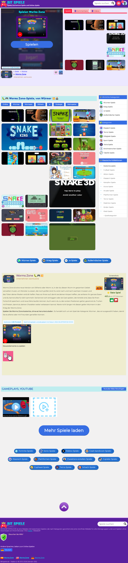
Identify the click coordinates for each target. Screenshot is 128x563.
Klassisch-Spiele (109, 128)
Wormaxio (28, 104)
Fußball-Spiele (109, 170)
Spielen (31, 44)
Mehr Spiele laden (64, 430)
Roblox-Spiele (72, 451)
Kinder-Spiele (109, 207)
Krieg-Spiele (108, 107)
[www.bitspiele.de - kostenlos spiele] (13, 525)
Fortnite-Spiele (26, 451)
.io (49, 104)
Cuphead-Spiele (41, 467)
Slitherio (40, 104)
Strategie (58, 104)
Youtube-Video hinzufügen (113, 389)
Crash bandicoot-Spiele (100, 451)
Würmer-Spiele (109, 103)
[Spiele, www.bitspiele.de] (13, 3)
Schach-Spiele (88, 467)
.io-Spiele (107, 111)
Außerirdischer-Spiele (112, 115)
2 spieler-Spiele (110, 459)
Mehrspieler (71, 104)
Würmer (16, 104)
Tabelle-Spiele (109, 153)
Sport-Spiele (108, 140)
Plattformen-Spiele (111, 195)
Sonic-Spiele (49, 451)
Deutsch (8, 550)
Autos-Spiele (108, 186)
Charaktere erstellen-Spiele (79, 459)
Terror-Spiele (108, 132)
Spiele (68, 11)
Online (5, 104)
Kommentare (81, 11)
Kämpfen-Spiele (110, 182)
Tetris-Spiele (108, 144)
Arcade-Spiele (109, 191)
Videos (95, 11)
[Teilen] (61, 72)
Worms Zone (39, 558)
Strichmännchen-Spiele (112, 149)
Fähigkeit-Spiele (110, 136)
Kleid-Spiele (108, 211)
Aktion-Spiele (109, 174)
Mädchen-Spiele (110, 203)
